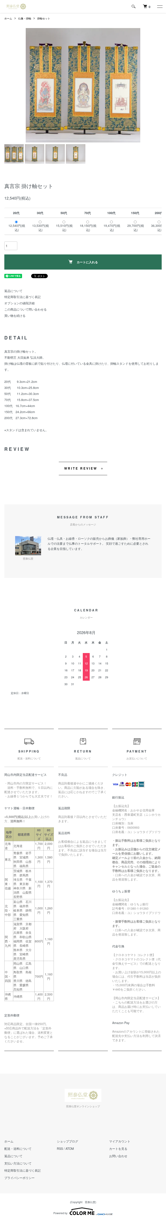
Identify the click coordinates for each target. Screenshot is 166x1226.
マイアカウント (119, 1141)
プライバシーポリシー (19, 1178)
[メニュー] (159, 6)
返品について (13, 291)
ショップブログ (67, 1141)
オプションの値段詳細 (19, 303)
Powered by (60, 1213)
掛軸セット (43, 18)
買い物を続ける (15, 315)
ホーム (8, 18)
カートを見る (118, 1148)
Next (134, 85)
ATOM (69, 1148)
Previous (32, 85)
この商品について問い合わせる (25, 309)
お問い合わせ (118, 1156)
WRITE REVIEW (80, 468)
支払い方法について (18, 1163)
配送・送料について (18, 1148)
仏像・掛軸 (24, 18)
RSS (60, 1148)
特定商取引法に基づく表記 (22, 297)
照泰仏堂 (90, 1202)
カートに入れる (87, 262)
